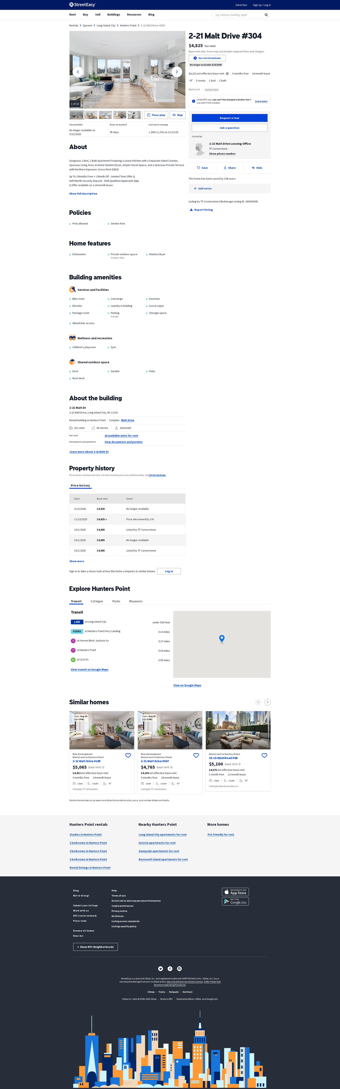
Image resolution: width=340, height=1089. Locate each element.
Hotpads (174, 991)
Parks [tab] (116, 601)
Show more (76, 561)
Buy (85, 14)
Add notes (205, 188)
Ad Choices (118, 916)
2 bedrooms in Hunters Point (88, 851)
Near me (78, 935)
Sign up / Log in (262, 5)
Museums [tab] (135, 601)
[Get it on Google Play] (235, 901)
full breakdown (157, 475)
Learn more (261, 101)
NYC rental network (85, 915)
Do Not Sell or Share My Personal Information (136, 900)
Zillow (151, 991)
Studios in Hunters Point (86, 834)
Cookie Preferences (122, 905)
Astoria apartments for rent (157, 842)
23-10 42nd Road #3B (223, 758)
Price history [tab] (80, 485)
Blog (151, 14)
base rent (94, 767)
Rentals (73, 25)
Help (114, 890)
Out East (187, 991)
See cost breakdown (209, 58)
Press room (80, 920)
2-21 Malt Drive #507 (155, 761)
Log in (169, 571)
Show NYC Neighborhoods (95, 947)
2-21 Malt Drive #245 (87, 761)
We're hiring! (81, 895)
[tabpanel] (127, 528)
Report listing (203, 209)
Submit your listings (85, 905)
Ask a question (229, 128)
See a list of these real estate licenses (185, 981)
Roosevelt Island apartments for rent (163, 859)
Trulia (161, 991)
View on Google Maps (187, 685)
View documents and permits (124, 442)
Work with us (81, 910)
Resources (134, 14)
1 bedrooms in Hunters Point (88, 842)
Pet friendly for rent (221, 834)
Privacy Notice (119, 910)
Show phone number (222, 153)
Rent (72, 14)
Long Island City (106, 25)
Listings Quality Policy (124, 926)
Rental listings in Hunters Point (90, 867)
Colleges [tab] (97, 601)
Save (205, 168)
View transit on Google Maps (89, 669)
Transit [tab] (76, 601)
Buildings (113, 14)
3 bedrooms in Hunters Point (88, 859)
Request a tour (229, 118)
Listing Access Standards (126, 921)
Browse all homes (83, 930)
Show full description (83, 193)
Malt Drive (127, 420)
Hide (259, 168)
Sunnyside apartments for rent (159, 851)
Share (232, 168)
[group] (101, 752)
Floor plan (158, 115)
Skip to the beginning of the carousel (170, 798)
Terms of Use (119, 895)
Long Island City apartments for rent (163, 834)
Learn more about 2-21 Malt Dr (89, 451)
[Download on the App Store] (235, 892)
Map (180, 115)
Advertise (241, 5)
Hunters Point (128, 25)
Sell (97, 14)
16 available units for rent (121, 435)
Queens (87, 25)
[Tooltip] (227, 74)
